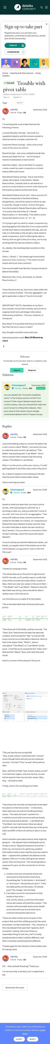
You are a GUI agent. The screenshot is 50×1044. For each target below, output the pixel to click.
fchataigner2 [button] (19, 385)
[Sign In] (46, 7)
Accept (19, 1039)
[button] (46, 24)
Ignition (20, 103)
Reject (33, 1039)
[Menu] (5, 7)
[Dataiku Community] (25, 7)
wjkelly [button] (14, 109)
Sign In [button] (17, 370)
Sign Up (13, 45)
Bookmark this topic (15, 987)
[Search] (41, 7)
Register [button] (32, 370)
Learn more (13, 52)
